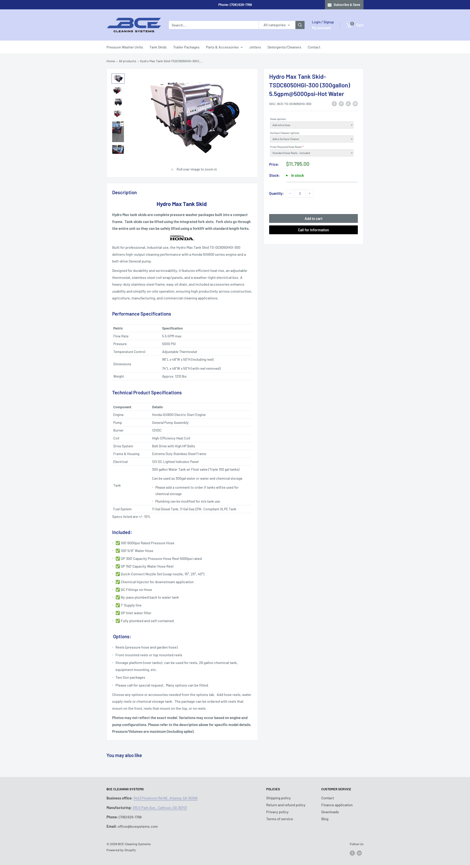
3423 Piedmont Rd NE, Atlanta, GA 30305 (165, 798)
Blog (324, 819)
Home (110, 61)
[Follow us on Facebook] (352, 853)
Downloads (330, 812)
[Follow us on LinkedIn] (359, 853)
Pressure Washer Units (124, 47)
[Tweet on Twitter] (348, 103)
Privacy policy (277, 812)
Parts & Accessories (222, 47)
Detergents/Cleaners (284, 47)
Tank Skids (158, 47)
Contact (314, 47)
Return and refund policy (286, 805)
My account (321, 27)
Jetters (255, 47)
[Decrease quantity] (290, 193)
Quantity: (276, 193)
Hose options (278, 119)
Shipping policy (278, 798)
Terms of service (279, 819)
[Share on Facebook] (334, 103)
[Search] (300, 25)
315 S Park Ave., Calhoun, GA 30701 (160, 807)
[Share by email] (355, 103)
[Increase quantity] (309, 193)
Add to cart (313, 218)
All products (127, 61)
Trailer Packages (186, 47)
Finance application (337, 805)
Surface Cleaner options (284, 133)
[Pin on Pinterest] (341, 103)
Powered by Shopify (121, 850)
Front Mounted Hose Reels (285, 147)
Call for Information (313, 229)
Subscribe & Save (347, 4)
